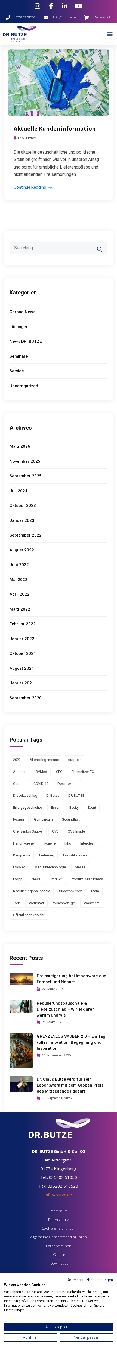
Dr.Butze (52, 795)
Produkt (56, 879)
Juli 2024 (18, 490)
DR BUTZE (76, 795)
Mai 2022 (18, 579)
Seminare (19, 356)
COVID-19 (40, 784)
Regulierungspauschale (31, 891)
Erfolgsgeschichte (27, 807)
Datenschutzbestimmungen (90, 1280)
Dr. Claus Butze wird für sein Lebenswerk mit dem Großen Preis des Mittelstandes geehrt (70, 1085)
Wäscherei (92, 903)
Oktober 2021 (23, 653)
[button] (109, 34)
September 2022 (26, 535)
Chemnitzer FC (82, 772)
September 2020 (26, 698)
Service (17, 371)
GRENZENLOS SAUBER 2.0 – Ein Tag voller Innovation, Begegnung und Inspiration (71, 1042)
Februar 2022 (23, 623)
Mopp (18, 879)
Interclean (88, 843)
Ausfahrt (20, 772)
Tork (16, 903)
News (36, 879)
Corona (18, 784)
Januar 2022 (22, 638)
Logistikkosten (75, 855)
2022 (17, 760)
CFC (59, 772)
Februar (19, 819)
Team (95, 891)
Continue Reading (30, 187)
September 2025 (26, 476)
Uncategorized (24, 385)
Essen (55, 807)
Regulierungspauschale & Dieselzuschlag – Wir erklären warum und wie (66, 1009)
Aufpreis (74, 760)
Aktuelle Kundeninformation (55, 128)
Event (92, 807)
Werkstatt (36, 903)
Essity (74, 807)
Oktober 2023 (23, 505)
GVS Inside (76, 831)
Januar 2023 (22, 520)
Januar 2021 (22, 683)
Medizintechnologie (50, 867)
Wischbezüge (64, 903)
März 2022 (20, 609)
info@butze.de (58, 1194)
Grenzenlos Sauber (28, 831)
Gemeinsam (43, 819)
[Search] (103, 245)
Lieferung (46, 855)
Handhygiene (23, 843)
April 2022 (19, 594)
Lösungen (19, 326)
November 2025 (25, 461)
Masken (19, 867)
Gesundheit (71, 819)
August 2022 (22, 550)
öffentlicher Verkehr (28, 915)
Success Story (70, 891)
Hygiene (49, 843)
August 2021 (22, 668)
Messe (80, 867)
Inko (67, 843)
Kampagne (21, 855)
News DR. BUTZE (26, 341)
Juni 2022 (19, 564)
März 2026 (20, 446)
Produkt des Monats (87, 879)
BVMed (41, 772)
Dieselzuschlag (25, 795)
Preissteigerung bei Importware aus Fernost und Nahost (71, 978)
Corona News (22, 311)
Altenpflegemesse (44, 760)
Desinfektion (67, 784)
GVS (55, 831)
